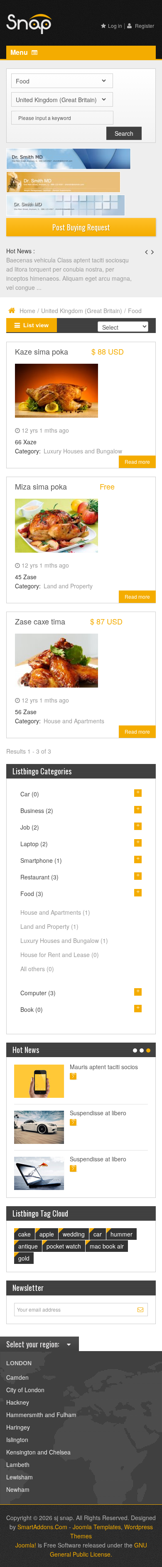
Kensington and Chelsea (38, 1452)
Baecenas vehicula (31, 260)
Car (29, 794)
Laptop (34, 844)
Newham (17, 1489)
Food (31, 893)
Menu (19, 52)
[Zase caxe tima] (56, 659)
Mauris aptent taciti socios (104, 1067)
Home (27, 310)
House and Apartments (74, 721)
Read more (137, 461)
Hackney (17, 1402)
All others (37, 969)
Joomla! (25, 1545)
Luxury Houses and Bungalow (83, 451)
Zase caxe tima (40, 621)
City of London (25, 1390)
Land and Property (68, 586)
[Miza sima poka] (56, 524)
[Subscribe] (141, 1309)
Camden (17, 1377)
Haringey (18, 1427)
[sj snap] (29, 23)
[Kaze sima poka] (56, 389)
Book (31, 1009)
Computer (38, 993)
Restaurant (39, 877)
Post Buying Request (81, 227)
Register (144, 25)
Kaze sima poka (41, 351)
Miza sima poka (41, 486)
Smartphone (41, 860)
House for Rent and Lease (59, 954)
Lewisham (19, 1477)
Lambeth (17, 1464)
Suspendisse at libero (98, 1113)
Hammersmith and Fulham (41, 1414)
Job (29, 827)
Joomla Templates (97, 1527)
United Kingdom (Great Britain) (81, 310)
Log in (115, 25)
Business (36, 810)
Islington (17, 1439)
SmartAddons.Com (42, 1527)
